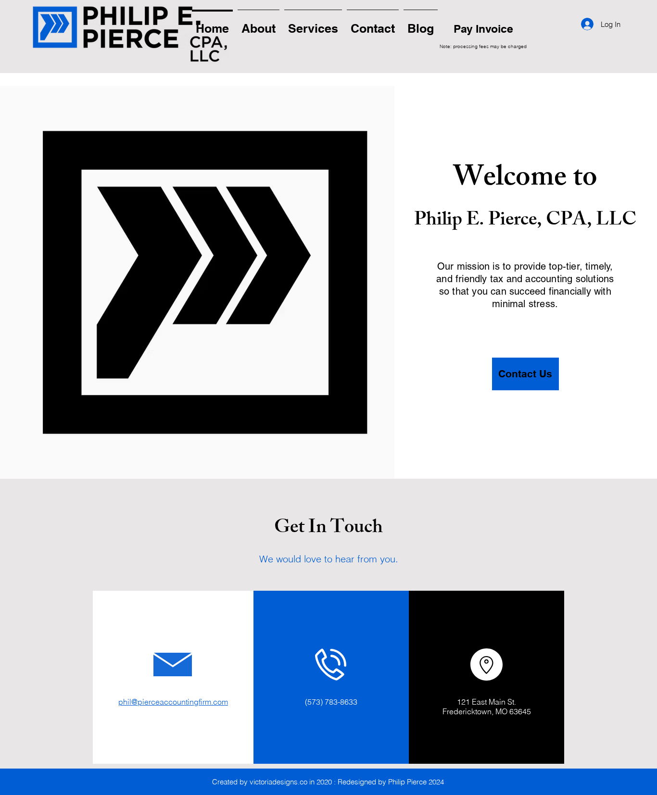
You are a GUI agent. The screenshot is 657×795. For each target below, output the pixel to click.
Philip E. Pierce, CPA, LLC (525, 221)
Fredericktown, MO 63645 (486, 711)
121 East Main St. (486, 702)
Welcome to (525, 180)
